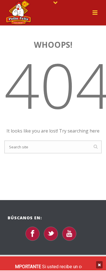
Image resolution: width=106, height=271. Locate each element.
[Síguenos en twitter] (51, 234)
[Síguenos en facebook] (32, 234)
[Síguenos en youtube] (69, 234)
